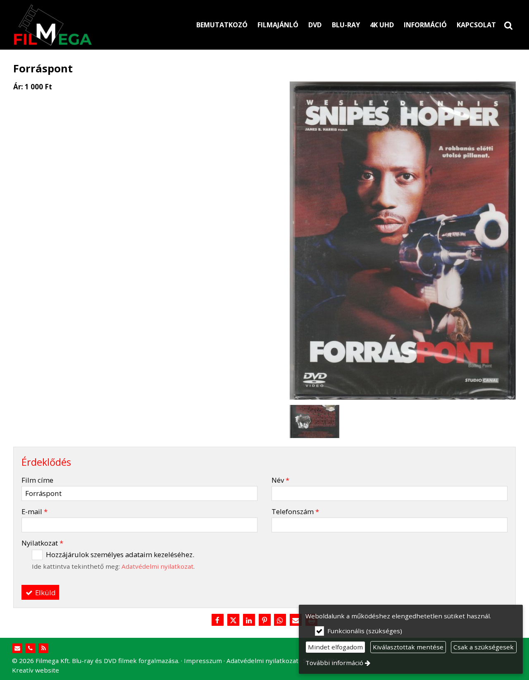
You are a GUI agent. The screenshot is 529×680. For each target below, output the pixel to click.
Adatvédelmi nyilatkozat (157, 566)
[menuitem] (508, 24)
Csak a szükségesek (483, 647)
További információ (334, 662)
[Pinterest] (264, 620)
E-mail (34, 511)
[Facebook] (217, 620)
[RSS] (43, 648)
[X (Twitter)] (233, 620)
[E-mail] (17, 648)
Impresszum (203, 660)
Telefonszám (295, 511)
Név (280, 480)
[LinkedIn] (249, 620)
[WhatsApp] (280, 620)
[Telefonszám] (30, 648)
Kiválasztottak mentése (408, 647)
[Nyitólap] (91, 24)
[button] (508, 24)
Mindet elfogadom (335, 647)
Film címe (37, 480)
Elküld (44, 592)
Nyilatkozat (42, 543)
